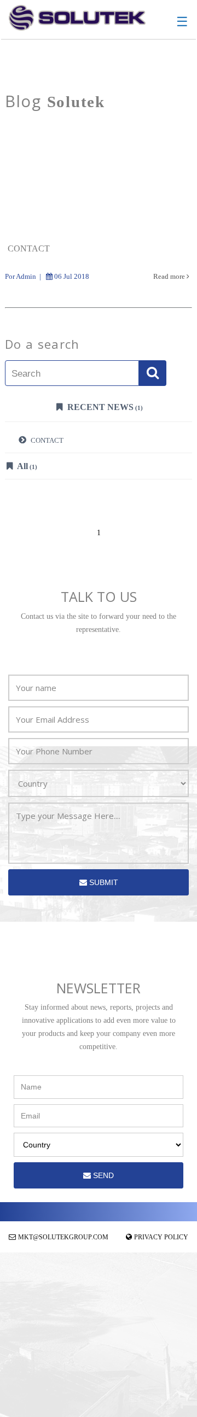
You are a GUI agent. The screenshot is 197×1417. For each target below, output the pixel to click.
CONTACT (46, 440)
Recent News (104, 407)
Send (102, 1175)
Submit (102, 882)
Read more (170, 276)
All (26, 466)
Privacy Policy (161, 1237)
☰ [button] (182, 22)
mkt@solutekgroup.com (63, 1237)
